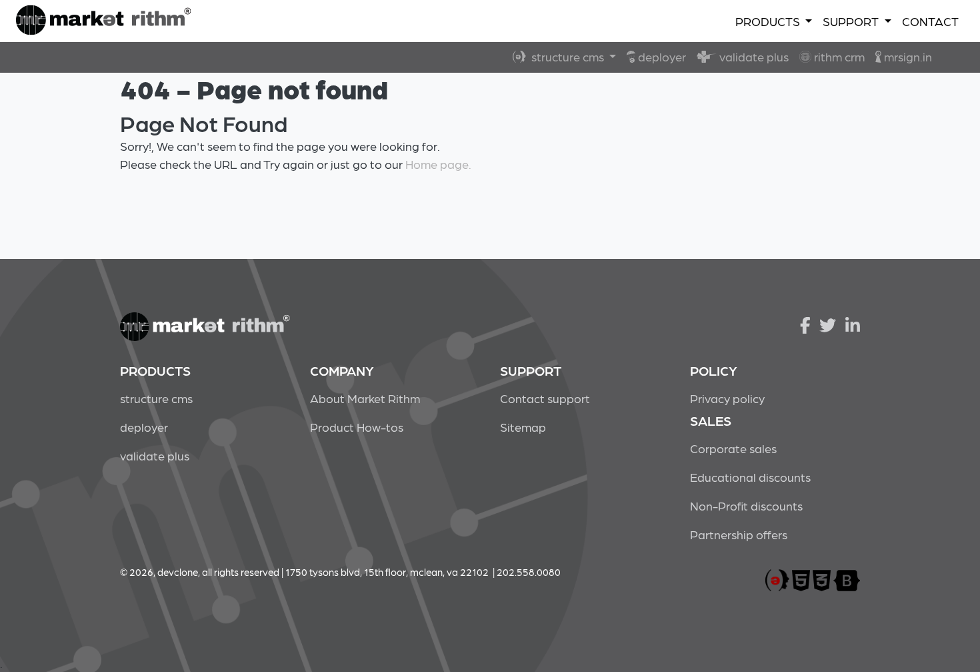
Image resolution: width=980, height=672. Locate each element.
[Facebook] (805, 324)
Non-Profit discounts (746, 505)
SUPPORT (852, 21)
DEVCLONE (103, 21)
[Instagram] (852, 324)
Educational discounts (750, 477)
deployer (660, 56)
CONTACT (930, 21)
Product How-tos (356, 427)
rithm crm (838, 56)
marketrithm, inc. (777, 581)
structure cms (566, 56)
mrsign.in (906, 56)
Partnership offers (738, 534)
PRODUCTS (769, 21)
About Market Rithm (365, 398)
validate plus (753, 56)
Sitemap (523, 427)
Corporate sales (733, 448)
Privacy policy (727, 398)
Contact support (545, 398)
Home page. (438, 164)
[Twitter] (827, 324)
